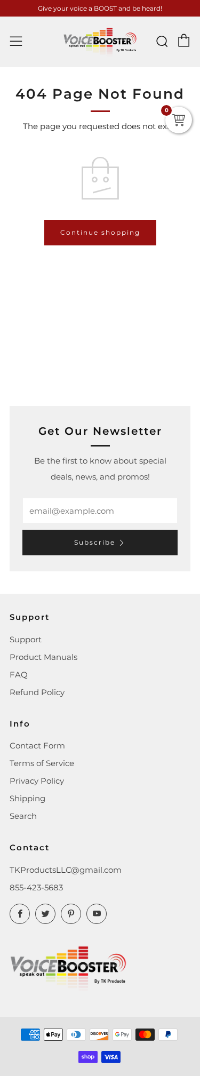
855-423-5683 (36, 887)
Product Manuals (43, 657)
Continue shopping (100, 232)
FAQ (19, 674)
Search (23, 816)
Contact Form (37, 745)
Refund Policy (37, 692)
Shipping (27, 798)
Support (26, 639)
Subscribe (94, 542)
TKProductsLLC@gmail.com (66, 870)
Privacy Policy (37, 781)
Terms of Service (42, 763)
